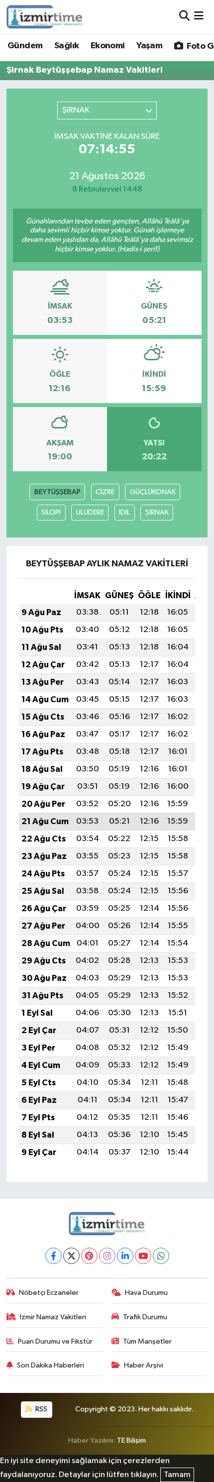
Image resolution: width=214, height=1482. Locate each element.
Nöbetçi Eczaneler (49, 1292)
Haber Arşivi (143, 1365)
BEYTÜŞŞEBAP (57, 492)
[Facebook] (53, 1256)
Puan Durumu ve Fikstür (55, 1341)
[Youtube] (143, 1256)
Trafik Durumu (145, 1317)
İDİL (124, 512)
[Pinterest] (89, 1256)
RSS (40, 1409)
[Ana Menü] (199, 16)
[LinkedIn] (125, 1256)
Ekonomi (108, 45)
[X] (71, 1256)
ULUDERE (90, 512)
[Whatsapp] (161, 1256)
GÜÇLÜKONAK (153, 492)
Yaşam (149, 45)
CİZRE (105, 492)
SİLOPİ (51, 512)
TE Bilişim (131, 1440)
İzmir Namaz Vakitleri (53, 1317)
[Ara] (184, 16)
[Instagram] (107, 1256)
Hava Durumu (146, 1292)
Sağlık (66, 45)
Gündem (24, 45)
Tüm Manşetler (147, 1341)
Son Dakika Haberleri (50, 1365)
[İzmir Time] (45, 16)
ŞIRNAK (157, 512)
